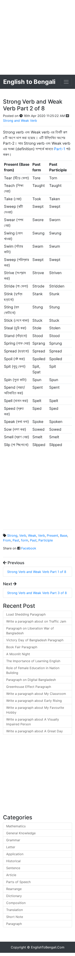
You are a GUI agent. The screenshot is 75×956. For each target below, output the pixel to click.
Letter (10, 847)
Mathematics (16, 826)
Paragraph (14, 924)
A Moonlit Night (18, 654)
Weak (32, 535)
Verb (22, 535)
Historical (13, 861)
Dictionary (14, 896)
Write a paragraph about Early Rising (34, 701)
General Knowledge (21, 833)
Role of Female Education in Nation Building (32, 670)
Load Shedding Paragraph (26, 614)
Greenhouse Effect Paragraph (28, 687)
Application (14, 854)
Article (11, 875)
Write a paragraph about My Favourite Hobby (35, 710)
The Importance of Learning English (33, 661)
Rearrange (14, 889)
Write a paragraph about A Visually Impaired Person (32, 721)
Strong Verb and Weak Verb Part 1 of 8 (36, 572)
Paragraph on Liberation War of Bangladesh (30, 630)
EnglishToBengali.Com (47, 947)
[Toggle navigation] (66, 82)
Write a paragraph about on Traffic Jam (36, 621)
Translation (14, 910)
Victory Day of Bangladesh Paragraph (34, 640)
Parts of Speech (18, 882)
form (24, 540)
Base (63, 535)
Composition (16, 903)
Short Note (14, 917)
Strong (12, 535)
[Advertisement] (37, 37)
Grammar (13, 840)
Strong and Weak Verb (20, 121)
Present (52, 535)
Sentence (13, 868)
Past (16, 540)
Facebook (28, 548)
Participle (45, 540)
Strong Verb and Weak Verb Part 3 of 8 (37, 593)
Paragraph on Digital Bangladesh (31, 680)
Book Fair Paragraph (21, 647)
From (7, 540)
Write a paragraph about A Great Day (34, 731)
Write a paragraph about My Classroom (36, 694)
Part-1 (59, 149)
